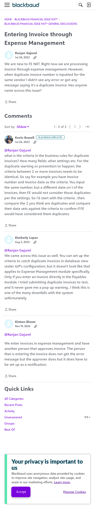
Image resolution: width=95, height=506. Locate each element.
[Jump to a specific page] (87, 126)
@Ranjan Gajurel (17, 150)
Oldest (22, 127)
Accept (21, 492)
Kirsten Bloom (25, 322)
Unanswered (47, 417)
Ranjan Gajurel (26, 53)
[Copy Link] (35, 57)
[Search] (81, 5)
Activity (9, 411)
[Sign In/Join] (89, 5)
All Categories (13, 398)
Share (10, 102)
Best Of (9, 429)
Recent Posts (13, 405)
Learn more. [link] (62, 482)
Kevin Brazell (24, 137)
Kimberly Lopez (26, 237)
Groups (9, 423)
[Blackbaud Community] (26, 5)
